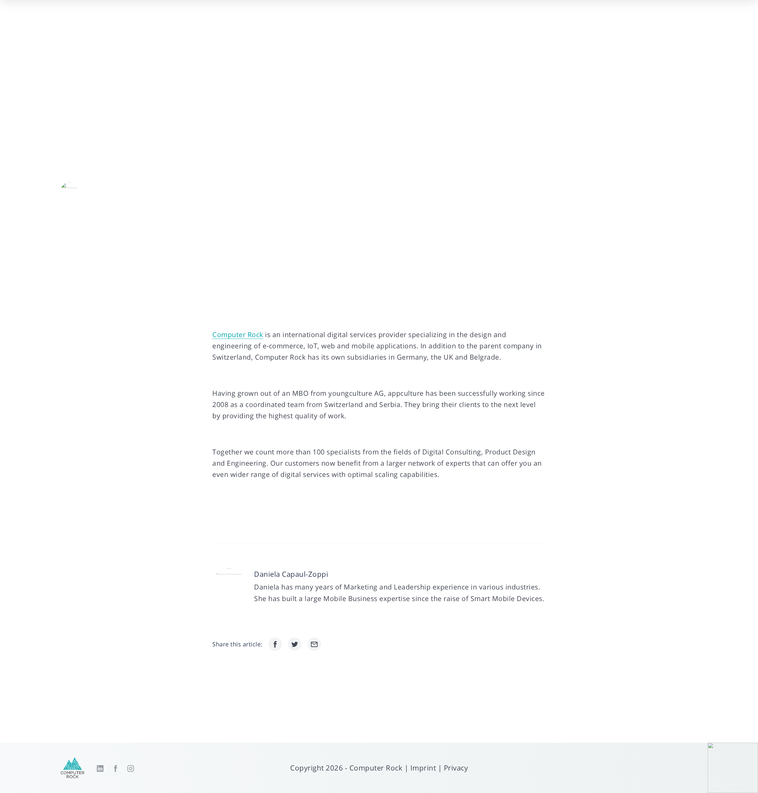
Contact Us (643, 27)
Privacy (456, 768)
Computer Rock (237, 335)
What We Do (481, 27)
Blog (570, 27)
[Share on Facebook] (275, 644)
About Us (435, 27)
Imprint (423, 768)
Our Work (536, 27)
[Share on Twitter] (294, 644)
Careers (602, 27)
